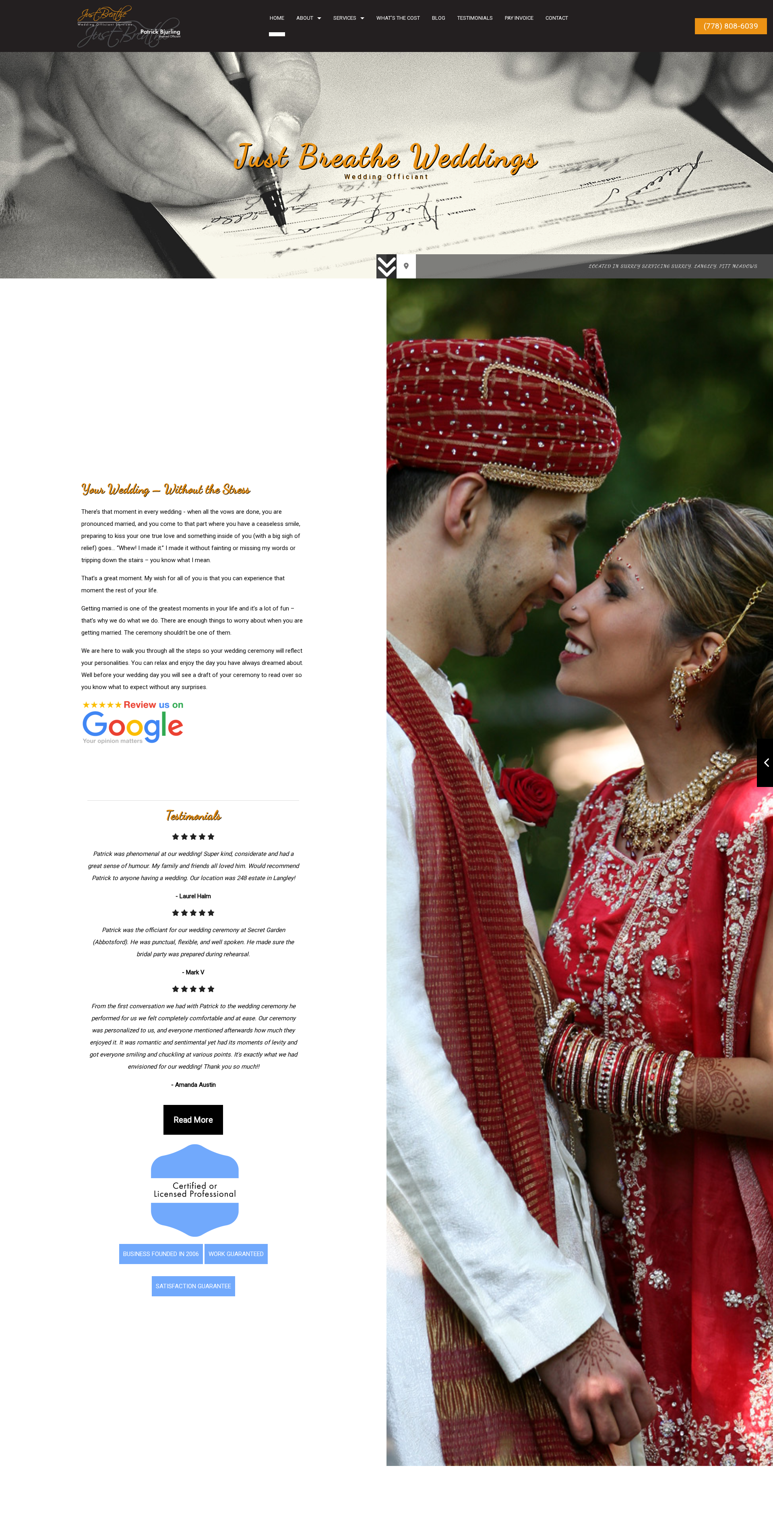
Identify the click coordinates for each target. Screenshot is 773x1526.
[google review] (132, 725)
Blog (438, 18)
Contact (557, 18)
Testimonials (475, 18)
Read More (193, 1122)
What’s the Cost (398, 18)
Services (344, 18)
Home (277, 18)
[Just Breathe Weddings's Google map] (406, 266)
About (304, 18)
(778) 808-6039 (731, 26)
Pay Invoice (519, 18)
